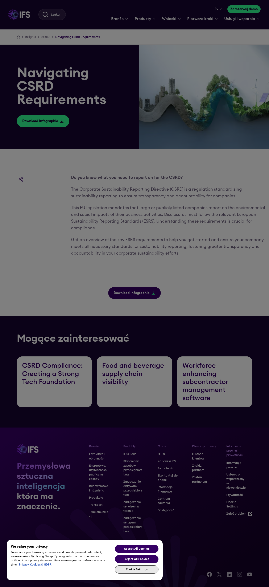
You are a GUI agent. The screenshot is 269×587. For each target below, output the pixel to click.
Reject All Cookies (136, 559)
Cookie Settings (137, 569)
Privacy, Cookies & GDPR (35, 564)
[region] (85, 560)
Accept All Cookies (136, 549)
